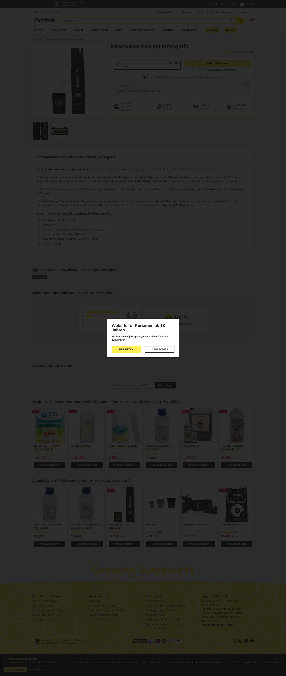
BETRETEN (126, 349)
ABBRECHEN (160, 349)
